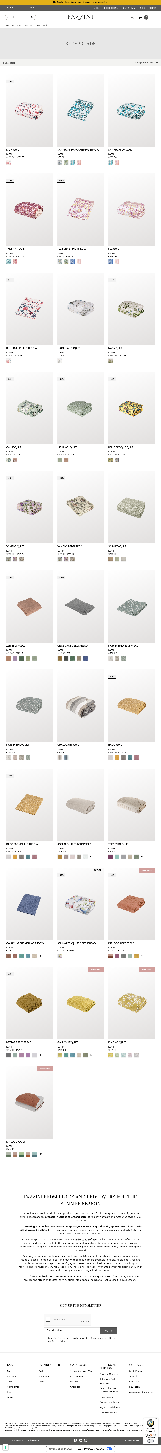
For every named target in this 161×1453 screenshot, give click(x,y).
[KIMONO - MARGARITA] (117, 1055)
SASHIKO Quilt (117, 546)
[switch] (150, 1441)
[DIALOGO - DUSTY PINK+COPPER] (28, 1154)
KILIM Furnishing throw (21, 348)
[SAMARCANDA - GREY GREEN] (72, 162)
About (97, 8)
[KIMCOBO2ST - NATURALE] (136, 1055)
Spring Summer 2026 (81, 1371)
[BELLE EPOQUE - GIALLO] (110, 460)
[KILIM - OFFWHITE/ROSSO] (8, 162)
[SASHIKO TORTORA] (110, 559)
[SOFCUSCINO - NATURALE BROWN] (66, 856)
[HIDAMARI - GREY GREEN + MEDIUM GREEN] (59, 460)
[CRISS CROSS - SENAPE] (59, 658)
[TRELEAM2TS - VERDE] (136, 856)
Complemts (13, 1387)
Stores (152, 8)
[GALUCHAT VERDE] (85, 1055)
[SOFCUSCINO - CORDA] (79, 856)
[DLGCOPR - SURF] (130, 956)
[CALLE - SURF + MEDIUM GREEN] (8, 460)
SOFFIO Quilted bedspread (74, 844)
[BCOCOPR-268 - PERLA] (110, 757)
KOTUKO (137, 1441)
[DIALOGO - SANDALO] (110, 956)
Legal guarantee (108, 1397)
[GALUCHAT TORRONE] (34, 956)
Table (9, 1382)
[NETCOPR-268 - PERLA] (34, 1055)
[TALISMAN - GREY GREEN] (8, 261)
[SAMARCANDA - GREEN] (66, 162)
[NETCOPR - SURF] (15, 1055)
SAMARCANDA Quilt (120, 150)
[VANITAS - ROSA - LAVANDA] (15, 559)
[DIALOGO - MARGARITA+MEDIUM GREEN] (21, 1154)
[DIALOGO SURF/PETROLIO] (34, 1154)
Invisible (74, 1382)
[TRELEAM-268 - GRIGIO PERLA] (123, 856)
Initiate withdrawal (110, 1413)
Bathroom (12, 1376)
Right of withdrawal (110, 1407)
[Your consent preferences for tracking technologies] (5, 1447)
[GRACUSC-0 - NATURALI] (59, 757)
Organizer (75, 1387)
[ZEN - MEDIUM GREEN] (21, 658)
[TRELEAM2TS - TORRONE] (130, 856)
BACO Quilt (115, 745)
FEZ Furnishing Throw (71, 249)
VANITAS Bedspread (69, 546)
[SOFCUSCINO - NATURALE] (72, 856)
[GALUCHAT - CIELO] (28, 956)
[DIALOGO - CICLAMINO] (117, 956)
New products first (144, 63)
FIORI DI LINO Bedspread (123, 646)
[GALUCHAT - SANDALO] (8, 956)
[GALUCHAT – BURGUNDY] (15, 956)
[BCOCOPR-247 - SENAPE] (117, 757)
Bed (9, 1371)
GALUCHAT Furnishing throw (25, 943)
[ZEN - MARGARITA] (28, 658)
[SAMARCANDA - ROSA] (79, 162)
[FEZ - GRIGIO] (59, 261)
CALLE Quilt (13, 447)
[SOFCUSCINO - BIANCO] (85, 856)
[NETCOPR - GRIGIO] (8, 1055)
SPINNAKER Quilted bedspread (76, 943)
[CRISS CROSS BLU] (85, 658)
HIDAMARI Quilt (67, 447)
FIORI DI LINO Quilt (17, 745)
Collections (111, 8)
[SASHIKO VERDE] (117, 559)
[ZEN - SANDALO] (8, 658)
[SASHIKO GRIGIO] (123, 559)
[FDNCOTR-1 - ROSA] (15, 757)
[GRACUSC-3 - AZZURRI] (66, 757)
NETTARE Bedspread (18, 1042)
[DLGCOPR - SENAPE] (136, 956)
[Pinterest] (81, 1440)
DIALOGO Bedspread (121, 943)
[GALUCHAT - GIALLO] (59, 1055)
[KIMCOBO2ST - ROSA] (130, 1055)
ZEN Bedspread (15, 646)
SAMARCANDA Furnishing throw (78, 150)
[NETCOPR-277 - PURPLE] (28, 1055)
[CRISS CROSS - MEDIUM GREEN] (72, 658)
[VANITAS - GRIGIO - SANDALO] (21, 559)
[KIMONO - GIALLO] (110, 1055)
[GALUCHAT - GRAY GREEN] (21, 956)
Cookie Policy (32, 1440)
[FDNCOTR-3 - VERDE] (123, 658)
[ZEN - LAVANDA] (15, 658)
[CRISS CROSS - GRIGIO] (66, 658)
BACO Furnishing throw (22, 844)
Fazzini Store (135, 1371)
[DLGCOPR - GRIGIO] (123, 956)
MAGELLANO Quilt (68, 348)
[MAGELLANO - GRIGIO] (59, 360)
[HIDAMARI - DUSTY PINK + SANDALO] (66, 460)
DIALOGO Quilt (15, 1142)
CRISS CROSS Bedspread (72, 646)
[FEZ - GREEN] (66, 261)
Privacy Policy (58, 1341)
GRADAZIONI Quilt (68, 745)
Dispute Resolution (109, 1402)
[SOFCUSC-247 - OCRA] (59, 856)
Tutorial (133, 1376)
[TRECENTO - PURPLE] (110, 856)
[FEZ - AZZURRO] (72, 261)
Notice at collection (60, 1448)
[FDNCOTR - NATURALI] (110, 658)
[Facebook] (76, 1440)
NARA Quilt (115, 348)
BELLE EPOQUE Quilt (120, 447)
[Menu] (156, 1419)
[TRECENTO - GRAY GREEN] (117, 856)
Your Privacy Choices (91, 1448)
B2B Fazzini (134, 1387)
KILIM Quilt (13, 150)
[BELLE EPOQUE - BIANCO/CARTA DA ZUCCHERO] (117, 460)
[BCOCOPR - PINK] (136, 757)
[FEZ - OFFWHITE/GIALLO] (79, 261)
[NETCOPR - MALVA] (21, 1055)
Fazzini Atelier (76, 1376)
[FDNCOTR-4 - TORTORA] (117, 658)
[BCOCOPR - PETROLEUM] (130, 757)
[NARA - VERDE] (110, 360)
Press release (128, 8)
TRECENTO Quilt (118, 844)
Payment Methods (109, 1374)
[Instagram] (85, 1440)
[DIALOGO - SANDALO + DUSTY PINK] (15, 1154)
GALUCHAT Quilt (67, 1042)
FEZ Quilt (114, 249)
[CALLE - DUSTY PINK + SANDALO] (15, 460)
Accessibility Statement (141, 1392)
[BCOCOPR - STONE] (123, 757)
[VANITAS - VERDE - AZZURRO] (8, 559)
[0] (140, 17)
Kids (9, 1392)
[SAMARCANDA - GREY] (59, 162)
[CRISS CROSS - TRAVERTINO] (79, 658)
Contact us (135, 1382)
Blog (143, 8)
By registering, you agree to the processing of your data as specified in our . (81, 1339)
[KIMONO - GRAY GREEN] (123, 1055)
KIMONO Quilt (117, 1042)
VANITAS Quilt (15, 546)
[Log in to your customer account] (132, 17)
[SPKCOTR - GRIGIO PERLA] (59, 956)
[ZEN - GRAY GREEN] (34, 658)
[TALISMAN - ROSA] (15, 261)
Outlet (10, 1397)
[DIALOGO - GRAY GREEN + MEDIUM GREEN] (8, 1154)
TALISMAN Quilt (15, 249)
